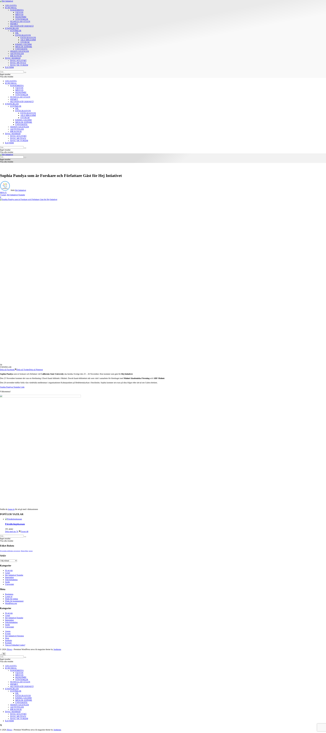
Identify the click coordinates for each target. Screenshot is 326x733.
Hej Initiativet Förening (14, 636)
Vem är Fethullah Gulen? (15, 645)
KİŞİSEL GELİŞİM (23, 44)
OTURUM (24, 42)
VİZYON (19, 12)
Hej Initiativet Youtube (16, 195)
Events (8, 633)
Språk (7, 582)
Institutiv (8, 640)
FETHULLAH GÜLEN (20, 21)
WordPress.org (11, 603)
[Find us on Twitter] (1, 725)
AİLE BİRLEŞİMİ (28, 40)
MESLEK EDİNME (23, 47)
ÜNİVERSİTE (21, 49)
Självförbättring (11, 580)
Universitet (9, 584)
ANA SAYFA (11, 5)
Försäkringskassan (15, 524)
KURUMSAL (11, 8)
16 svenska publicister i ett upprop (10, 551)
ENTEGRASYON (23, 35)
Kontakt (8, 643)
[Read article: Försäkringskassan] (165, 519)
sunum (31, 551)
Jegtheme (57, 649)
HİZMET (14, 24)
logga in (11, 509)
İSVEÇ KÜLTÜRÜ (18, 60)
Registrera (9, 594)
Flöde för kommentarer (14, 601)
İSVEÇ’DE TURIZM (19, 65)
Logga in (8, 596)
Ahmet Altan (24, 551)
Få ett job (9, 570)
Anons (7, 631)
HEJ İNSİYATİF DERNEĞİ (21, 26)
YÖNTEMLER (21, 19)
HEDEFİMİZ (20, 17)
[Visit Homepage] (6, 1)
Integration (9, 577)
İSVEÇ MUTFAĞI (18, 63)
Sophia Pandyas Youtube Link (12, 387)
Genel (3, 195)
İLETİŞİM (9, 67)
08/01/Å (3, 192)
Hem (7, 638)
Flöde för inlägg (11, 599)
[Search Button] (25, 72)
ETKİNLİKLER (12, 28)
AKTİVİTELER (17, 53)
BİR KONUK (16, 56)
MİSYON (19, 15)
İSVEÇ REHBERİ (13, 58)
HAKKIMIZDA (17, 10)
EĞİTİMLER (15, 31)
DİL (17, 33)
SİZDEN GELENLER (19, 51)
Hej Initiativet (20, 190)
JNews (9, 649)
